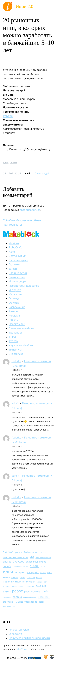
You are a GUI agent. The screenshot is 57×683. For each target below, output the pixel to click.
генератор (17, 566)
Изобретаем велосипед (24, 285)
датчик (25, 566)
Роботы (8, 116)
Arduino (28, 552)
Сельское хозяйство (22, 328)
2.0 (5, 552)
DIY (37, 552)
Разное (13, 311)
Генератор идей (19, 629)
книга (6, 577)
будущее (18, 561)
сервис (17, 596)
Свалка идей (42, 173)
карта (49, 573)
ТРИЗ (12, 336)
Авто (12, 251)
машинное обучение (25, 581)
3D (16, 552)
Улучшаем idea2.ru (21, 345)
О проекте (15, 633)
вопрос (7, 566)
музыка (6, 586)
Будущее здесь (18, 260)
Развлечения (17, 307)
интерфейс (33, 572)
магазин (31, 577)
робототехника (32, 591)
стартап (44, 597)
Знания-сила (17, 277)
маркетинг (8, 581)
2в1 (10, 552)
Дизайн (13, 268)
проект (21, 586)
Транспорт (15, 332)
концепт (14, 577)
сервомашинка (29, 597)
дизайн (34, 566)
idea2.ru (14, 243)
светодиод (7, 597)
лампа (22, 577)
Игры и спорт (17, 281)
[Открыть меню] (52, 6)
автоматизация (43, 557)
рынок (13, 162)
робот (17, 591)
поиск (14, 586)
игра (43, 566)
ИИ (32, 557)
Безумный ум (17, 255)
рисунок (7, 592)
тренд (18, 601)
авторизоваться (30, 209)
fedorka (16, 361)
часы (41, 601)
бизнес (7, 561)
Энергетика (16, 353)
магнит (39, 577)
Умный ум (15, 349)
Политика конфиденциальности (29, 638)
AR (20, 552)
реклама (41, 585)
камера (43, 573)
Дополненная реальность (15, 557)
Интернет (15, 290)
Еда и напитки (18, 273)
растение (30, 586)
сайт (45, 591)
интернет (20, 572)
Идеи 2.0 (24, 6)
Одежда (14, 298)
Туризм (13, 341)
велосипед (32, 561)
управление (30, 601)
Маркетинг (16, 294)
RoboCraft (15, 247)
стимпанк (8, 602)
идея (5, 162)
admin (15, 403)
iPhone (43, 553)
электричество (8, 606)
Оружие (14, 302)
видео (42, 561)
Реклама (14, 315)
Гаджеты (14, 264)
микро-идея (42, 582)
